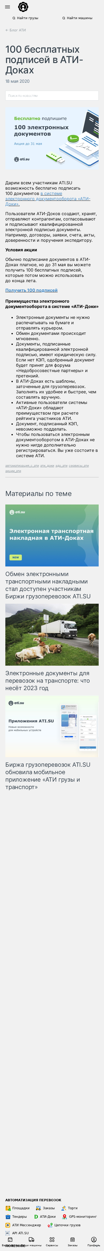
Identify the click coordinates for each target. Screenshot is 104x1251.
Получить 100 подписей (31, 290)
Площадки (21, 1208)
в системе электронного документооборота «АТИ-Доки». (47, 199)
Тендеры (19, 1217)
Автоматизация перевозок (33, 1200)
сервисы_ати (79, 466)
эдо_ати (61, 466)
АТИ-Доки (48, 1217)
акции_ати (13, 471)
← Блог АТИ (15, 30)
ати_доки (47, 466)
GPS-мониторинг (83, 1217)
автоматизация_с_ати (22, 466)
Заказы (49, 1208)
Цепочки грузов (67, 1225)
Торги (73, 1208)
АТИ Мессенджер (26, 1225)
